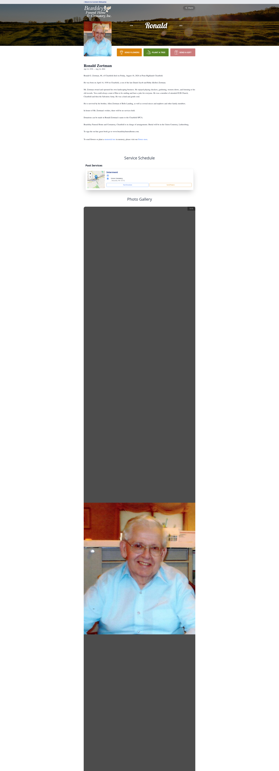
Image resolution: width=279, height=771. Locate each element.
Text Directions (127, 185)
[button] (96, 177)
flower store (142, 139)
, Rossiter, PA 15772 (118, 180)
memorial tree (110, 139)
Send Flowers (171, 185)
